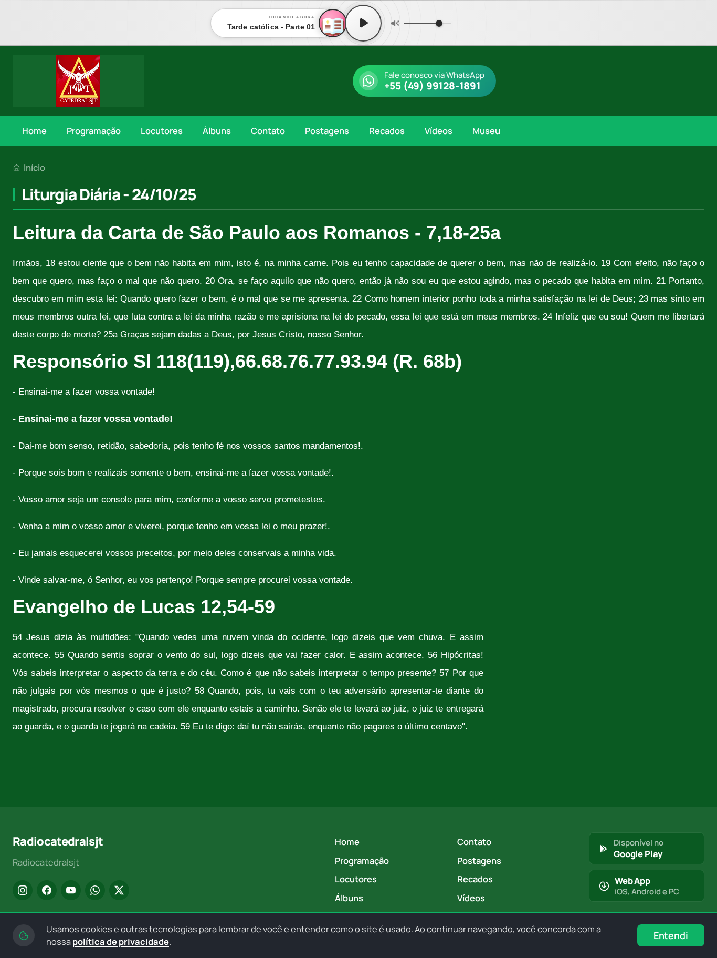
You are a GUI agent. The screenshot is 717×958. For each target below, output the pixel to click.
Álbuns (217, 131)
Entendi (670, 935)
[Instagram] (23, 890)
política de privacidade (120, 941)
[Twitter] (119, 890)
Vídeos (438, 131)
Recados (387, 131)
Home (34, 131)
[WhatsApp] (95, 890)
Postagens (327, 131)
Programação (94, 131)
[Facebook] (47, 890)
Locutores (162, 131)
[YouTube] (71, 890)
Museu (486, 131)
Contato (268, 131)
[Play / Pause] (363, 23)
